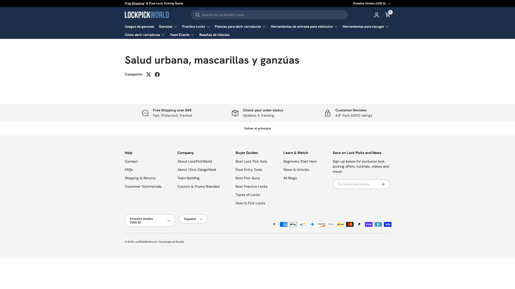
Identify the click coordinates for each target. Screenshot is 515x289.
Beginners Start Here (300, 161)
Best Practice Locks (252, 186)
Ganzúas (165, 26)
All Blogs (290, 178)
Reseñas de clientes (214, 35)
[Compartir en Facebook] (157, 74)
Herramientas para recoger (363, 26)
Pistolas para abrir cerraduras (238, 26)
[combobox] (269, 14)
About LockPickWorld (194, 161)
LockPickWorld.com (145, 241)
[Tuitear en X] (148, 74)
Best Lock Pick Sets (251, 161)
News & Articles (296, 169)
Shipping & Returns (140, 178)
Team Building (188, 178)
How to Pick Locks (250, 203)
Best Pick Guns (248, 178)
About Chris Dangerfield (196, 169)
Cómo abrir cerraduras (142, 35)
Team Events (180, 35)
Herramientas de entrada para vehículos (302, 26)
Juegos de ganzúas (139, 26)
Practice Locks (193, 26)
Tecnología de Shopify (171, 241)
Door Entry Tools (249, 169)
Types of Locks (248, 194)
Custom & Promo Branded (198, 186)
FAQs (129, 169)
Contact (131, 161)
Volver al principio (257, 128)
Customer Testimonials (143, 186)
